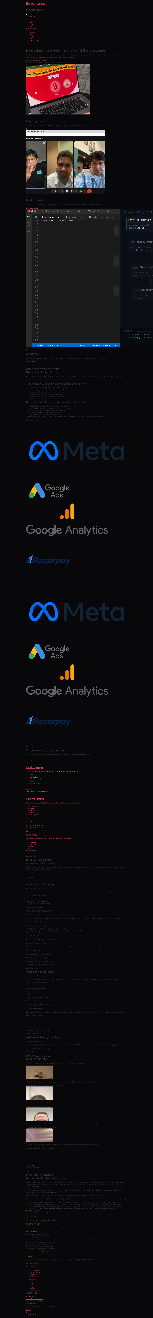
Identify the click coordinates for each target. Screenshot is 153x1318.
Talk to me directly (33, 1211)
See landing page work (33, 783)
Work (31, 22)
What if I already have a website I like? (40, 1246)
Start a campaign (32, 208)
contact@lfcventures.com (34, 1299)
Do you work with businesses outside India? (42, 1242)
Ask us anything (32, 1231)
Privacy (28, 1310)
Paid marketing (35, 1272)
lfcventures (35, 3)
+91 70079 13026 (32, 1297)
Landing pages (34, 1270)
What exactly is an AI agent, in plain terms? (42, 1251)
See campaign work (32, 815)
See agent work (31, 850)
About (32, 24)
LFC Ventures (30, 16)
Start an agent (31, 361)
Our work (33, 1277)
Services (32, 20)
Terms (28, 1312)
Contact (32, 1288)
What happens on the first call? (38, 1253)
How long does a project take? (38, 1235)
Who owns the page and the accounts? (41, 1249)
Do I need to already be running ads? (40, 1244)
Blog (31, 26)
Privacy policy (34, 1290)
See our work (42, 60)
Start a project (31, 28)
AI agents (33, 1275)
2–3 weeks (29, 760)
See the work (31, 129)
